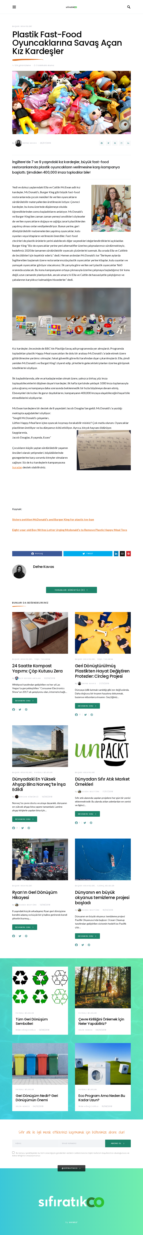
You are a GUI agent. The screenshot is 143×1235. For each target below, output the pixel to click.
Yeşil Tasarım (42, 659)
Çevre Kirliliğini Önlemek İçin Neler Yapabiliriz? (101, 1021)
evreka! (73, 1222)
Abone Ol (116, 1143)
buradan (17, 467)
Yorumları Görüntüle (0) (70, 590)
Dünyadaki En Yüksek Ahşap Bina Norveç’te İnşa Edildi (39, 784)
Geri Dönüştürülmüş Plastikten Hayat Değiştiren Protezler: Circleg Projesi (102, 671)
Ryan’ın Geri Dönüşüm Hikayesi (34, 894)
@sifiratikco (69, 1168)
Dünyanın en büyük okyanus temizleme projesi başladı (102, 897)
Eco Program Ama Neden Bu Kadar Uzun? (101, 1097)
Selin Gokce (85, 1030)
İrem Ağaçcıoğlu (26, 1030)
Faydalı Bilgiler (43, 772)
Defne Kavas (30, 143)
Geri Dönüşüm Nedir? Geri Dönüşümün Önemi (37, 1097)
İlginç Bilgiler (105, 885)
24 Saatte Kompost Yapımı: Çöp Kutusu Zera (37, 668)
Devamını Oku (23, 700)
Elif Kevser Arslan (30, 678)
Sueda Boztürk (90, 791)
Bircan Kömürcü (29, 796)
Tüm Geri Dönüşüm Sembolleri (32, 1021)
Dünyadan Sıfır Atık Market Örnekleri (102, 781)
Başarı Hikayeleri (22, 26)
